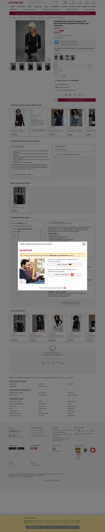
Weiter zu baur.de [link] (62, 264)
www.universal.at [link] (51, 288)
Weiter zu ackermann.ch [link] (62, 274)
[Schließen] (84, 244)
